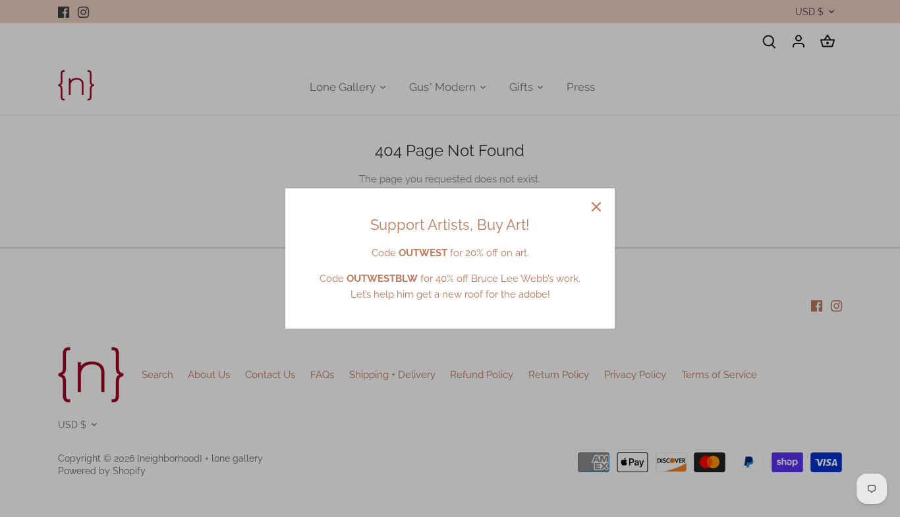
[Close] (596, 206)
